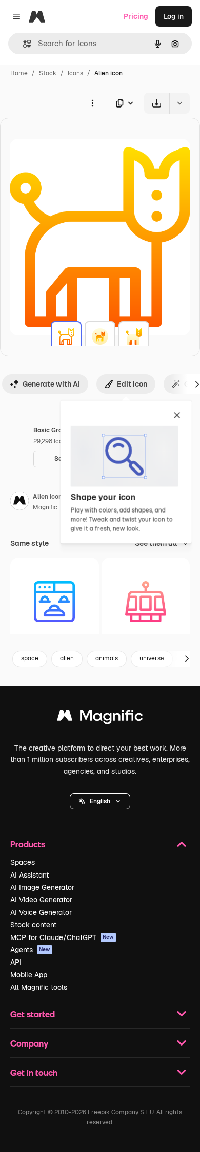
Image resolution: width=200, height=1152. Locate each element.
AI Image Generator (42, 887)
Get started (32, 1014)
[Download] (156, 103)
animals (106, 658)
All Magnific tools (38, 987)
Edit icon (132, 384)
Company (29, 1043)
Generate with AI (51, 384)
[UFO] (146, 602)
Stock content (33, 924)
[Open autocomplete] (23, 44)
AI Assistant (29, 875)
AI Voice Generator (41, 912)
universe (151, 658)
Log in (174, 16)
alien (67, 658)
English (100, 801)
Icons (75, 73)
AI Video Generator (41, 899)
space (29, 658)
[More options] (92, 103)
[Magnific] (100, 718)
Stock (47, 73)
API (16, 962)
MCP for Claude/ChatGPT (62, 937)
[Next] (186, 659)
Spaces (22, 862)
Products (27, 844)
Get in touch (33, 1072)
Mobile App (28, 974)
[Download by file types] (125, 103)
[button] (100, 801)
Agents (30, 949)
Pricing (136, 16)
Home (19, 73)
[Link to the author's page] (19, 502)
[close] (177, 416)
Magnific (45, 507)
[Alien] (66, 336)
